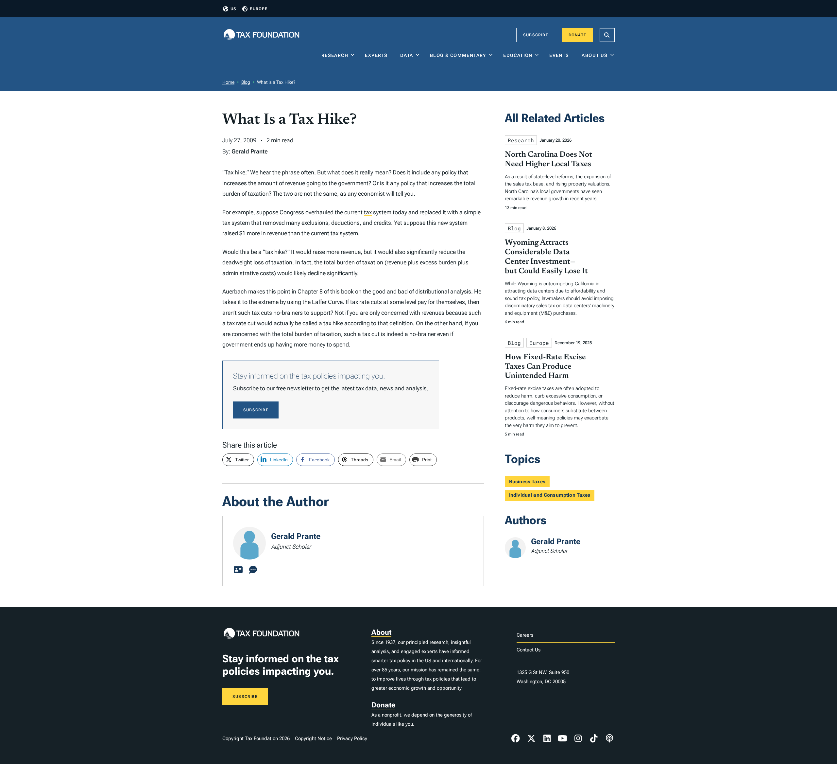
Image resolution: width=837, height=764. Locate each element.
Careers (525, 635)
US (233, 9)
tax (368, 212)
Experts (377, 55)
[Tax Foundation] (261, 35)
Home (228, 82)
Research (334, 55)
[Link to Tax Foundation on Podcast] (609, 738)
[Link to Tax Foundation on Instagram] (578, 738)
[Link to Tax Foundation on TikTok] (594, 738)
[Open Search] (607, 35)
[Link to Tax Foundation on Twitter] (531, 738)
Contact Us (528, 650)
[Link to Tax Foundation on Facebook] (515, 738)
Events (560, 55)
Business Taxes (527, 482)
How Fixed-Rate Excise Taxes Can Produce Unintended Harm (545, 366)
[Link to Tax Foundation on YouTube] (562, 738)
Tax (229, 172)
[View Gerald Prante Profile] (238, 570)
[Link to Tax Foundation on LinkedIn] (547, 738)
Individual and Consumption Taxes (549, 495)
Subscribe (535, 35)
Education (518, 55)
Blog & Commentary (458, 55)
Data (406, 55)
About (381, 632)
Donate (577, 35)
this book (342, 291)
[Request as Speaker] (253, 570)
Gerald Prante (249, 151)
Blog (245, 82)
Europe (258, 9)
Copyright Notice (313, 738)
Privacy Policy (352, 738)
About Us (594, 55)
